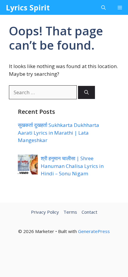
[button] (103, 7)
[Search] (86, 92)
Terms (70, 212)
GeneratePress (94, 231)
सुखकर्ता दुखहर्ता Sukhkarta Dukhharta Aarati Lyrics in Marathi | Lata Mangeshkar (58, 133)
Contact (89, 212)
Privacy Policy (45, 212)
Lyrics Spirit (28, 7)
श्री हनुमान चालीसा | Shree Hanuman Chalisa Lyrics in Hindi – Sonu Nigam (72, 166)
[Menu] (120, 7)
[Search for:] (43, 92)
